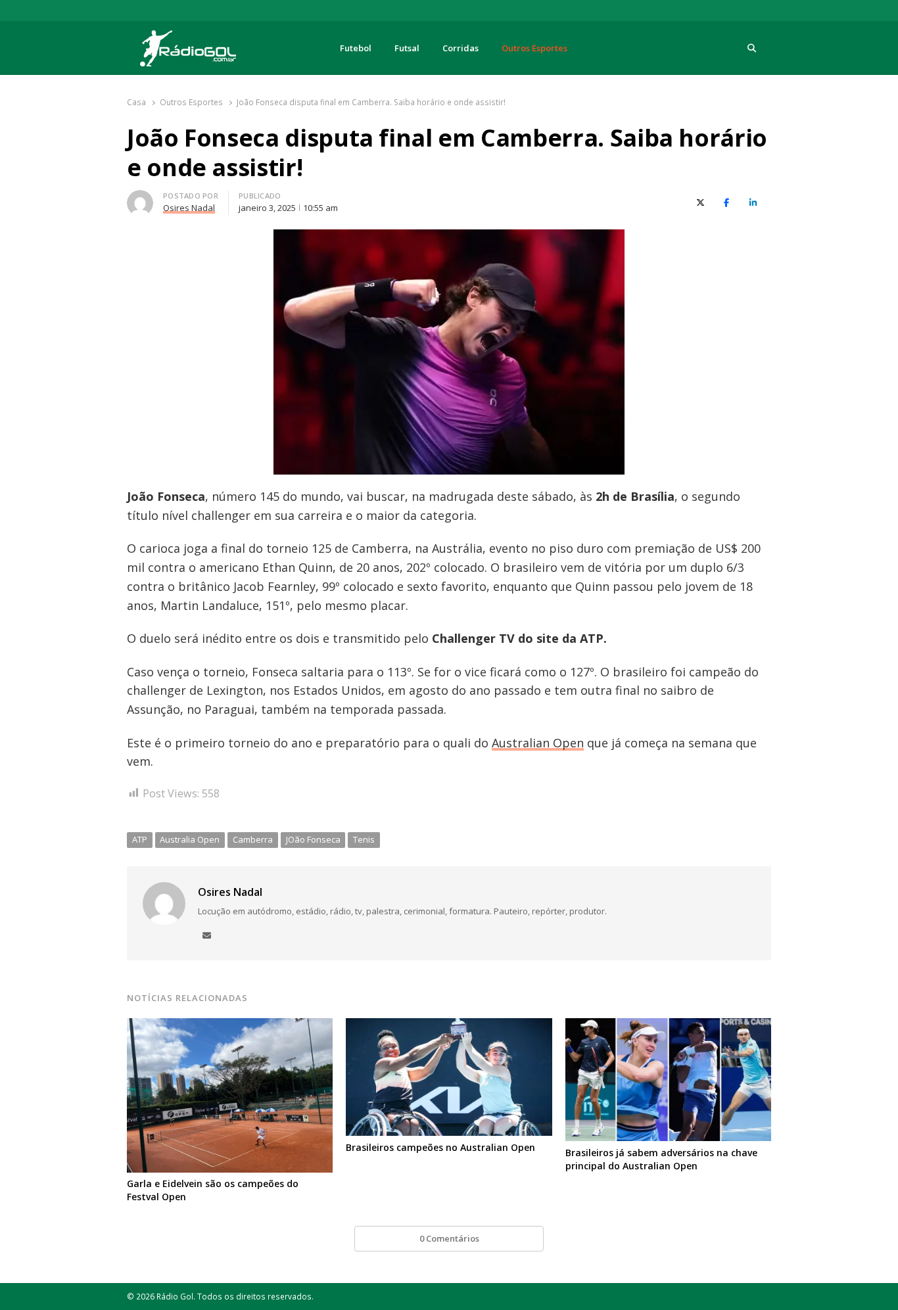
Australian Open (538, 743)
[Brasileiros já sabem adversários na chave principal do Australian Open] (668, 1026)
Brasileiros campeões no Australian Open (440, 1147)
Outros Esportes (534, 48)
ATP (139, 839)
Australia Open (190, 839)
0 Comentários (449, 1238)
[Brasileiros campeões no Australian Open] (449, 1026)
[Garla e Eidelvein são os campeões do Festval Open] (230, 1026)
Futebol (355, 48)
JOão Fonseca (313, 839)
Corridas (460, 48)
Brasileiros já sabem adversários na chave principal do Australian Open (661, 1159)
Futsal (406, 48)
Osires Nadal (230, 892)
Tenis (364, 839)
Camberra (253, 839)
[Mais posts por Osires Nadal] (140, 198)
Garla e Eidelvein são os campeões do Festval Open (212, 1190)
